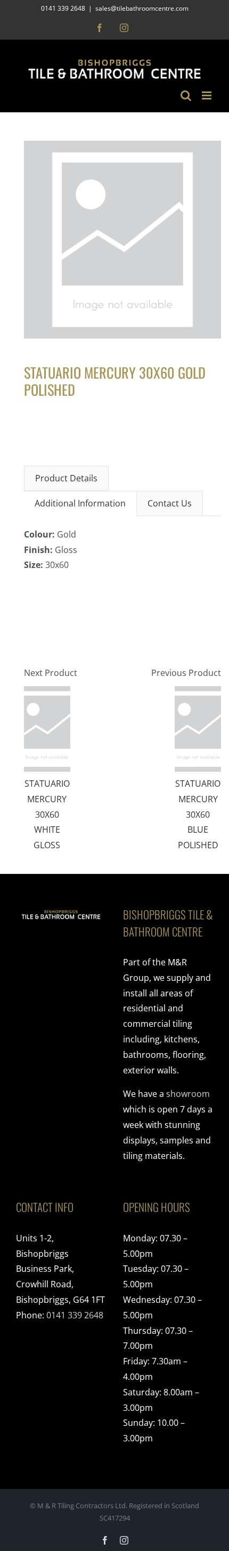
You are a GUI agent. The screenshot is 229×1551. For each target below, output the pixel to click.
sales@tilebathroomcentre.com (142, 8)
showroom (188, 1094)
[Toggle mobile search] (186, 95)
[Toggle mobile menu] (207, 95)
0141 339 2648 (74, 1315)
